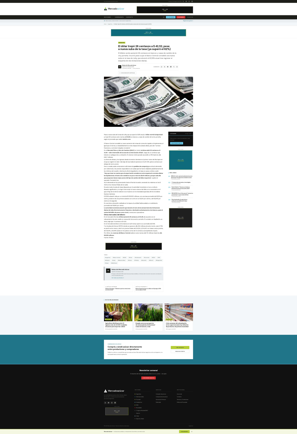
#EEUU (153, 257)
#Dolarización (138, 257)
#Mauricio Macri (121, 260)
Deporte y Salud (140, 418)
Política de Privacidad (182, 402)
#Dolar (130, 257)
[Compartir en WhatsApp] (161, 67)
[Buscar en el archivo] (163, 17)
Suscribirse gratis (148, 378)
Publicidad (158, 402)
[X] (183, 1)
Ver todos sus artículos (118, 277)
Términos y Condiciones (182, 399)
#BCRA (124, 257)
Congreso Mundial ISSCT (142, 410)
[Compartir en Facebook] (167, 67)
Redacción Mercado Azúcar (129, 65)
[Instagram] (189, 1)
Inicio (105, 24)
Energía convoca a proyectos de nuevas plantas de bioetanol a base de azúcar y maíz (145, 324)
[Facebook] (186, 1)
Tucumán (138, 399)
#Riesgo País (159, 260)
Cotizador (170, 17)
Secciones (107, 17)
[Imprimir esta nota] (177, 67)
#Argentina (107, 257)
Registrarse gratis (188, 20)
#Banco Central (116, 257)
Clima (137, 416)
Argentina (110, 24)
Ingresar (190, 17)
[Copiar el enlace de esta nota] (174, 67)
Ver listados (180, 347)
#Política (136, 260)
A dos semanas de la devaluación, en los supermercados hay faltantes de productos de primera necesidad (177, 324)
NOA (137, 405)
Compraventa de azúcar (162, 396)
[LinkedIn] (192, 1)
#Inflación (107, 260)
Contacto (129, 17)
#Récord (151, 260)
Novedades (139, 407)
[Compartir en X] (164, 67)
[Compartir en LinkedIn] (171, 67)
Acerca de (179, 394)
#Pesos (130, 260)
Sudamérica (139, 402)
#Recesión (143, 260)
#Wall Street (114, 263)
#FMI (159, 257)
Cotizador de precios (161, 394)
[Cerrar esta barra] (192, 431)
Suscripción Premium (161, 399)
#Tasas (106, 263)
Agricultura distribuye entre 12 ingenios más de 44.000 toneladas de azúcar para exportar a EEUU (116, 324)
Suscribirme (184, 431)
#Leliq (113, 260)
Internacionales (140, 396)
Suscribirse (181, 17)
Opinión (138, 413)
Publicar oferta (180, 351)
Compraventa (119, 17)
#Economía (146, 257)
